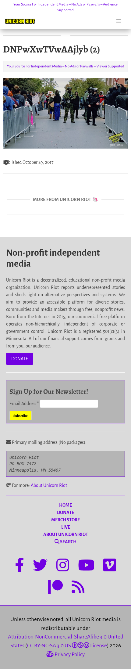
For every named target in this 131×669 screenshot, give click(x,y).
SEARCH (67, 541)
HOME (65, 505)
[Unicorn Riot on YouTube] (86, 566)
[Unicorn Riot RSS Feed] (78, 588)
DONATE (19, 358)
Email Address (24, 403)
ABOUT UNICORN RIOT (65, 534)
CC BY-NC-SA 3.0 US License (67, 646)
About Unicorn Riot (49, 485)
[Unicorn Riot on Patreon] (55, 588)
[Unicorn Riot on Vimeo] (109, 566)
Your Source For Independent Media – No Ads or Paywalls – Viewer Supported (65, 66)
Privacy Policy (69, 654)
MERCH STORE (65, 519)
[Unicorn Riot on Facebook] (19, 566)
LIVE (65, 527)
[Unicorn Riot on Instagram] (63, 566)
